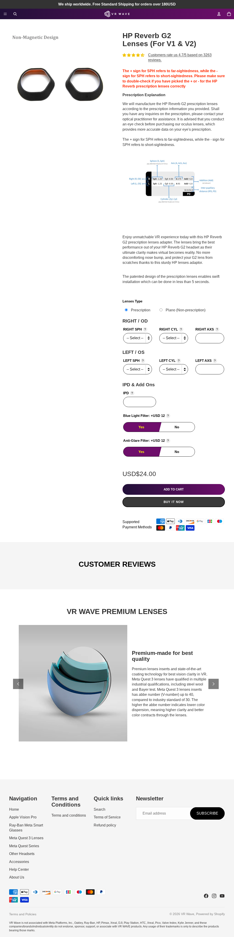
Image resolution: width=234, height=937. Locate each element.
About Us (16, 877)
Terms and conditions (68, 816)
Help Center (19, 869)
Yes (141, 427)
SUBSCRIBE (207, 813)
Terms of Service (107, 817)
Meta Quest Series (24, 846)
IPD (128, 393)
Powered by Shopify (210, 914)
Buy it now (174, 502)
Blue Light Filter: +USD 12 (146, 416)
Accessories (19, 862)
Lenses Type (132, 301)
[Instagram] (214, 896)
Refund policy (105, 825)
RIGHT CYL (170, 329)
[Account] (219, 14)
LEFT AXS (205, 361)
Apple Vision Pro (23, 817)
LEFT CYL (169, 361)
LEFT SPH (133, 361)
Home (14, 809)
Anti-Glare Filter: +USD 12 (146, 440)
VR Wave (187, 914)
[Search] (15, 14)
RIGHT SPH (134, 329)
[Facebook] (206, 896)
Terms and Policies (22, 914)
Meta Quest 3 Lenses (26, 838)
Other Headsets (22, 854)
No (177, 427)
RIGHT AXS (206, 329)
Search (99, 809)
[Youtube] (222, 896)
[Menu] (5, 14)
